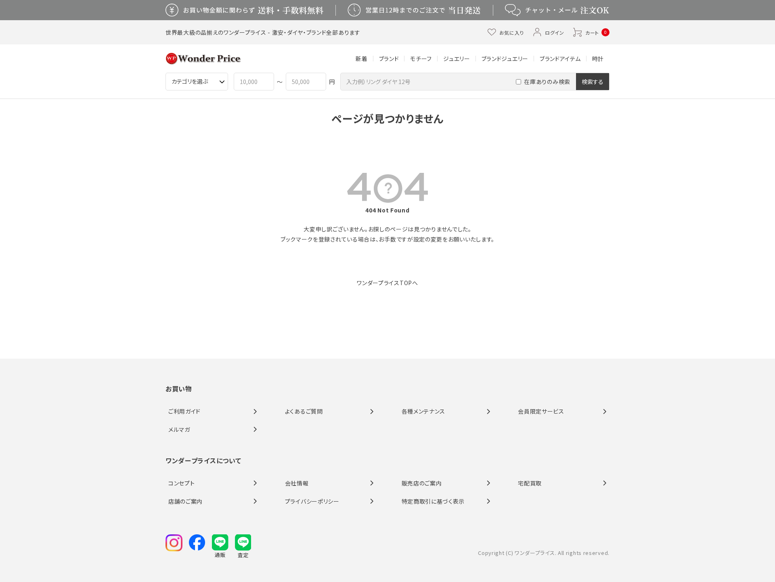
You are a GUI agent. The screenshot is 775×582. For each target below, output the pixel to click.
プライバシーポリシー (312, 501)
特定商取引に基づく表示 (433, 501)
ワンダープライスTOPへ (387, 283)
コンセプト (181, 483)
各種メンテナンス (424, 411)
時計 (598, 59)
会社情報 (297, 483)
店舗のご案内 (185, 501)
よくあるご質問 (304, 411)
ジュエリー (456, 59)
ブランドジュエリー (505, 59)
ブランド (389, 59)
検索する (592, 82)
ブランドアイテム (560, 59)
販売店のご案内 (422, 483)
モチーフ (421, 59)
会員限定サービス (541, 411)
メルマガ (179, 429)
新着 (361, 59)
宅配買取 (530, 483)
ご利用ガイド (184, 411)
